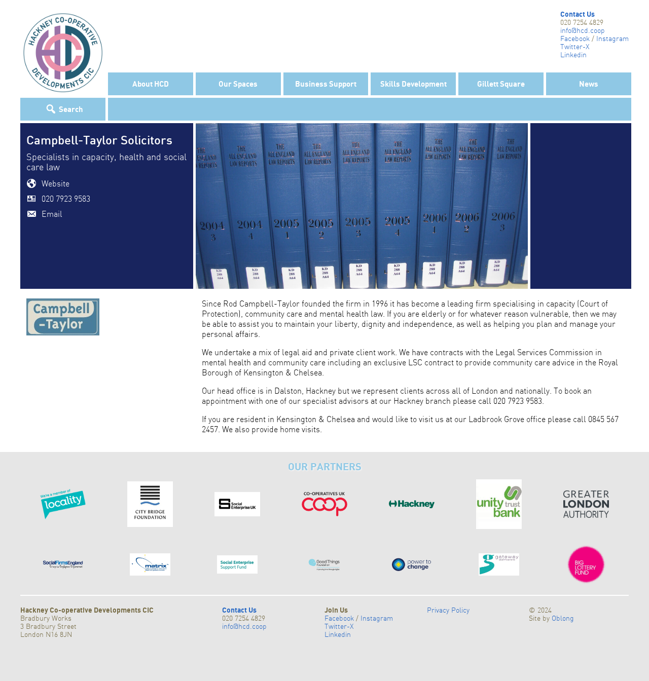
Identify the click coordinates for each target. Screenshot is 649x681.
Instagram (612, 38)
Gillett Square (501, 83)
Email (52, 214)
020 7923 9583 (66, 199)
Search (71, 109)
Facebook (575, 38)
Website (55, 183)
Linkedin (573, 54)
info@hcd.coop (582, 30)
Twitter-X (574, 46)
